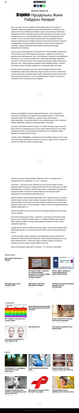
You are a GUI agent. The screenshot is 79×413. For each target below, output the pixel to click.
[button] (6, 1)
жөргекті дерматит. (26, 29)
